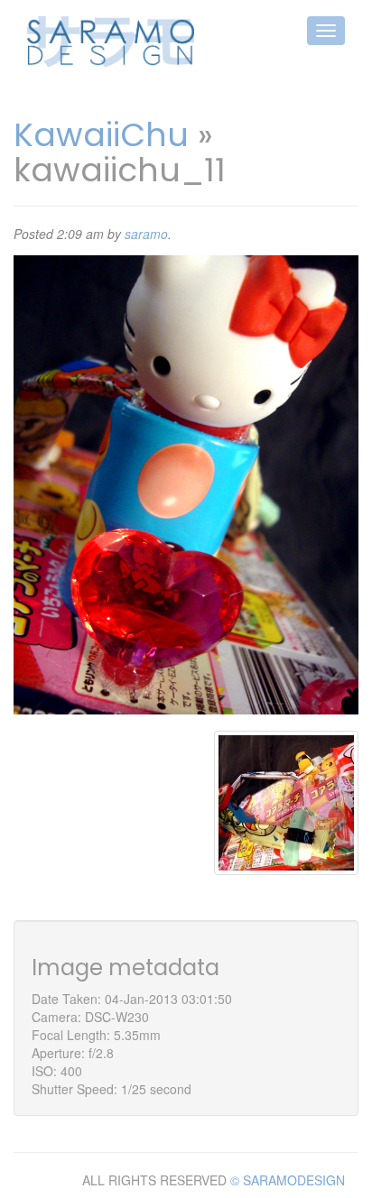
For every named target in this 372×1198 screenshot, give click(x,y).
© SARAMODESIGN (287, 1180)
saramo (146, 234)
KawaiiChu (101, 135)
